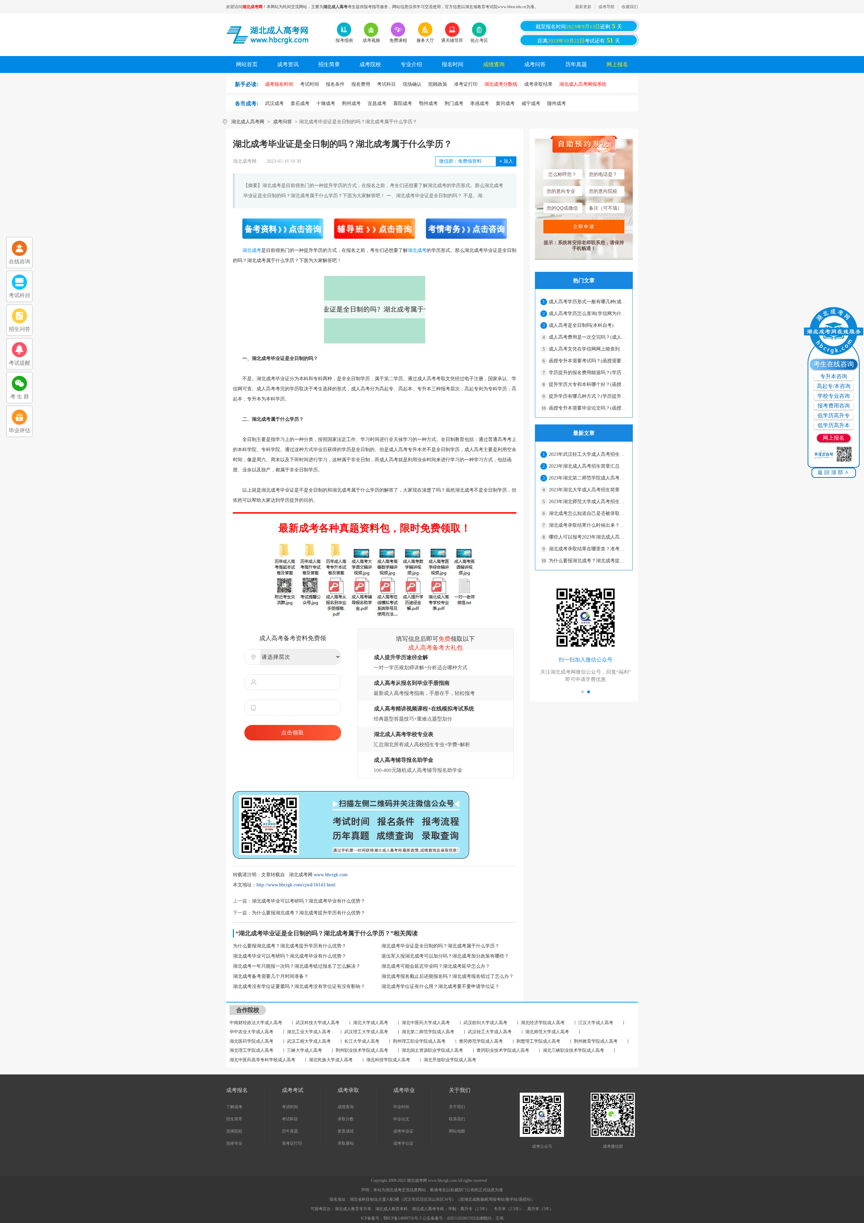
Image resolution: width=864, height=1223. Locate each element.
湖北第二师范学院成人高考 (428, 1031)
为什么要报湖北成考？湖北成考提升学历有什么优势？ (308, 912)
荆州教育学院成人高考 (596, 1041)
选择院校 (234, 1131)
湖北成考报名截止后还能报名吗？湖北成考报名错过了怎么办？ (447, 976)
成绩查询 (494, 64)
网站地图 (457, 1131)
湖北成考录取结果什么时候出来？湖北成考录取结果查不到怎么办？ (588, 525)
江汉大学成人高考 (595, 1022)
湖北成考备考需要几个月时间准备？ (270, 976)
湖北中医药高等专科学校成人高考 (262, 1059)
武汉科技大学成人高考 (318, 1022)
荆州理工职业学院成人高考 (419, 1041)
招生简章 (329, 64)
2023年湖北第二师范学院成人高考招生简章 (588, 477)
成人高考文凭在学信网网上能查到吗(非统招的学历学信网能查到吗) (588, 349)
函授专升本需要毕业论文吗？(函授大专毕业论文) (588, 408)
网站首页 (247, 64)
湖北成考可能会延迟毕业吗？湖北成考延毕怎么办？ (435, 966)
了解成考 (234, 1106)
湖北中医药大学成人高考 (426, 1022)
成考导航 (606, 6)
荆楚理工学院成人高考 (538, 1041)
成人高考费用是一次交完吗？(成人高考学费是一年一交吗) (588, 337)
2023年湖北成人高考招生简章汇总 (584, 466)
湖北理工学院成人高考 (251, 1050)
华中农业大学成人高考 (251, 1031)
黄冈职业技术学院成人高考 (503, 1050)
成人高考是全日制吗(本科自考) (581, 325)
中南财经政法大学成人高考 (256, 1022)
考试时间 (290, 1106)
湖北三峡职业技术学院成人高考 (573, 1050)
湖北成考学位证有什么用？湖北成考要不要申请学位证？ (440, 986)
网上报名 (617, 64)
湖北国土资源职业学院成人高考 (432, 1050)
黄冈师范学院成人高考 (481, 1041)
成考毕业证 (403, 1131)
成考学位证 (403, 1143)
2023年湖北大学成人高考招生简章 (584, 489)
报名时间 (452, 64)
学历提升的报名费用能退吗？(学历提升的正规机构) (588, 372)
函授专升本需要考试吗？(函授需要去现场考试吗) (588, 360)
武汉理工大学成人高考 (366, 1031)
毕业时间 (401, 1106)
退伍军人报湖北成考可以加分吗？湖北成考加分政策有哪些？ (445, 956)
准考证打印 (292, 1143)
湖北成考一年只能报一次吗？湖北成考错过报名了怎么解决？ (296, 966)
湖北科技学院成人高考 (388, 1059)
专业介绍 (411, 64)
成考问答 (535, 64)
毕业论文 (401, 1119)
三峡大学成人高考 (304, 1050)
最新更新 (583, 6)
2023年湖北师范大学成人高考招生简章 (588, 501)
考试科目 (290, 1119)
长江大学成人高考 (361, 1041)
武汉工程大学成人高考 (309, 1041)
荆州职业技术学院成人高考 (361, 1050)
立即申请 (584, 226)
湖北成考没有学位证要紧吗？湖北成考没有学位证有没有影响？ (299, 986)
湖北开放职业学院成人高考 (450, 1059)
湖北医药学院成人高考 (251, 1041)
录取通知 (346, 1143)
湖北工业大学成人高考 (309, 1031)
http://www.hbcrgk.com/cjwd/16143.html (295, 884)
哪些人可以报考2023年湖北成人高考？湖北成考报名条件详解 (588, 537)
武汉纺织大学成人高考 (485, 1022)
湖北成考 (251, 250)
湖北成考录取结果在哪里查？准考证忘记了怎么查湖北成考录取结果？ (588, 548)
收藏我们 (630, 6)
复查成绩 (346, 1131)
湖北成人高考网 (247, 121)
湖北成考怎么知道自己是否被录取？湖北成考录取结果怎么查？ (588, 513)
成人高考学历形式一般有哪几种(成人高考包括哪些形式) (588, 301)
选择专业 (234, 1143)
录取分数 (346, 1119)
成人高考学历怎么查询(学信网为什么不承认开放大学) (588, 313)
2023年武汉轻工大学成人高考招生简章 (588, 454)
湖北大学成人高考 (370, 1022)
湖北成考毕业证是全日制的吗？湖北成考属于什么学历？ (440, 945)
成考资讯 (288, 64)
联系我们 (457, 1119)
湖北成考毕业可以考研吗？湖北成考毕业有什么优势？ (308, 901)
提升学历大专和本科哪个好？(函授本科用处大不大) (588, 384)
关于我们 (457, 1106)
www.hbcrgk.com (331, 874)
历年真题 (576, 64)
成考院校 (370, 64)
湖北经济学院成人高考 (543, 1022)
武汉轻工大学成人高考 (490, 1031)
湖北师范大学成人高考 (547, 1031)
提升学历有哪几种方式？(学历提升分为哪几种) (588, 396)
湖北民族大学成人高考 (331, 1059)
